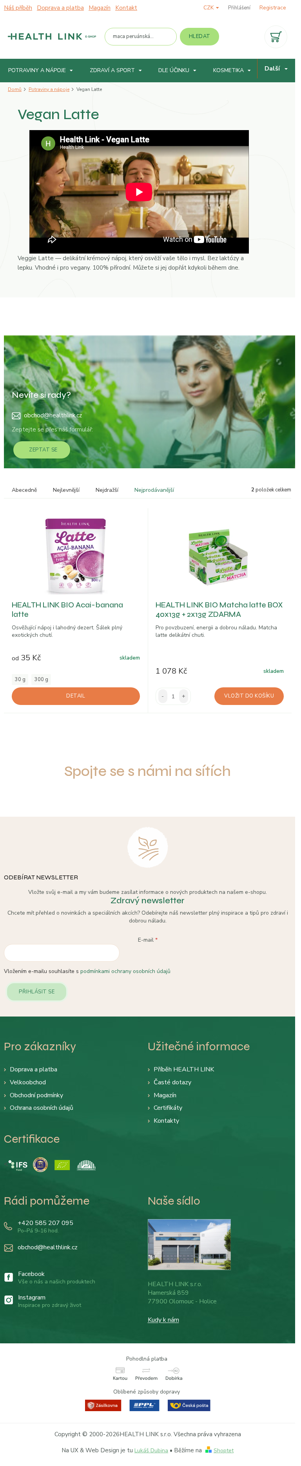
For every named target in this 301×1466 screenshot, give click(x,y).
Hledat (199, 36)
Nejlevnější (66, 490)
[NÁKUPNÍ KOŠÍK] (275, 37)
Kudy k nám (163, 1320)
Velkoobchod (28, 1082)
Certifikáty (168, 1108)
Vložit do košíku (249, 695)
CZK (209, 7)
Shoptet (224, 1450)
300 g (41, 679)
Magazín (100, 8)
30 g (20, 679)
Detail (75, 695)
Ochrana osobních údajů (41, 1108)
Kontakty (166, 1120)
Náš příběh (18, 8)
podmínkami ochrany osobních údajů (125, 971)
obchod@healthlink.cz (53, 415)
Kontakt (126, 8)
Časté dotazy (172, 1082)
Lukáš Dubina (151, 1450)
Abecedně (24, 490)
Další (272, 68)
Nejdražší (107, 490)
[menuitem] (41, 70)
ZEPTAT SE (43, 449)
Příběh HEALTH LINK (184, 1069)
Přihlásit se (36, 991)
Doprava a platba (60, 8)
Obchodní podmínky (36, 1095)
